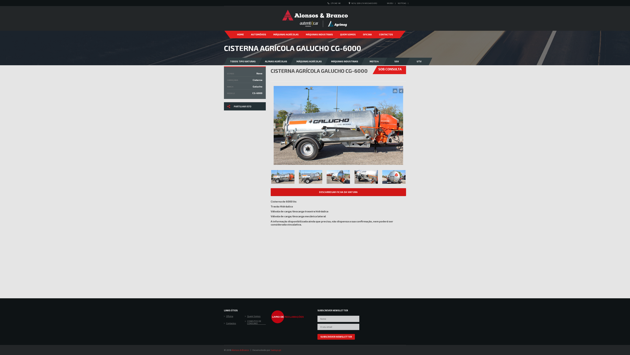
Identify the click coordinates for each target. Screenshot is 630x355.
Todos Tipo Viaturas (243, 61)
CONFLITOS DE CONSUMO (254, 322)
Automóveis (258, 34)
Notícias (402, 3)
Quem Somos (348, 34)
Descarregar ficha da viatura (338, 192)
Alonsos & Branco (240, 350)
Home (240, 34)
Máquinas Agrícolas (286, 34)
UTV (419, 61)
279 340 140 (336, 3)
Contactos (386, 34)
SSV (396, 61)
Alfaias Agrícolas (276, 61)
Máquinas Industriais (319, 34)
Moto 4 (374, 61)
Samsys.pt (276, 350)
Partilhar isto (242, 106)
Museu (390, 3)
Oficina (367, 34)
